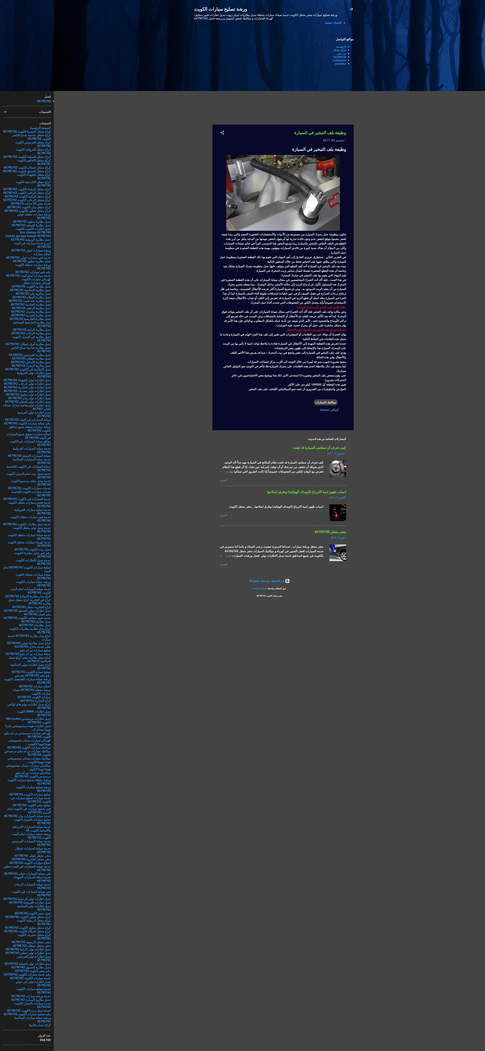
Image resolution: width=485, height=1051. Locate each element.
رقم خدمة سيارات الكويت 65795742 (27, 974)
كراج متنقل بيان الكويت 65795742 (29, 207)
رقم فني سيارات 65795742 (33, 272)
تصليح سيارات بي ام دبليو (35, 650)
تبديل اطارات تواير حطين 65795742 (28, 953)
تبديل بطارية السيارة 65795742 (31, 1000)
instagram (339, 60)
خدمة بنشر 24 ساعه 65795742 (31, 203)
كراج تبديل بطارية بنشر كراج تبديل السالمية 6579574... (30, 659)
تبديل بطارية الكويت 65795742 (31, 286)
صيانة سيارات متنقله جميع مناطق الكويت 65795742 (30, 428)
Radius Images (260, 588)
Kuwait (324, 410)
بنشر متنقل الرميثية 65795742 (31, 942)
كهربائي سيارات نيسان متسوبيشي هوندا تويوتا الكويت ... (29, 742)
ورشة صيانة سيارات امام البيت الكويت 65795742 (31, 835)
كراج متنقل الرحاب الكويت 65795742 (27, 200)
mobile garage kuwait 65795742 (28, 236)
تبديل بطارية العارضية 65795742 (30, 319)
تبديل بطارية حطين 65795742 (32, 261)
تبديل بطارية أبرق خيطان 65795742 (28, 344)
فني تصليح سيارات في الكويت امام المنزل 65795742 (29, 810)
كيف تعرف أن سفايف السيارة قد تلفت (319, 448)
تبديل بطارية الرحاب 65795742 (31, 333)
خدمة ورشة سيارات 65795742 (31, 996)
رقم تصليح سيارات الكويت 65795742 (27, 1014)
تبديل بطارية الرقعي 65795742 (31, 308)
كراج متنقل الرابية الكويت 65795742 (28, 196)
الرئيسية (341, 46)
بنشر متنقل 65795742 (330, 532)
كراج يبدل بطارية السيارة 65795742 (28, 596)
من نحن (341, 53)
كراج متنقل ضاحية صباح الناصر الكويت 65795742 (31, 136)
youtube (340, 63)
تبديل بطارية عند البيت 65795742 (30, 301)
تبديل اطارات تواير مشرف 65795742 (27, 391)
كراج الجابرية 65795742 (35, 700)
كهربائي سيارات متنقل (37, 283)
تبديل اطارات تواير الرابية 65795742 (28, 949)
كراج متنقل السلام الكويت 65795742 (27, 931)
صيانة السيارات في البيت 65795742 (28, 419)
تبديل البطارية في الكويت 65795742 (28, 369)
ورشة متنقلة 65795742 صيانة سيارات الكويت (32, 691)
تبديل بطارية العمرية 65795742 (31, 315)
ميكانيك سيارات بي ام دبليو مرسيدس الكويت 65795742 (28, 753)
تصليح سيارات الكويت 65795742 (30, 794)
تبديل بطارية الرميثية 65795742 (31, 239)
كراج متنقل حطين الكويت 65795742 (28, 211)
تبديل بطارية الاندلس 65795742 (31, 362)
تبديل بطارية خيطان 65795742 (31, 358)
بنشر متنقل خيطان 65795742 (32, 945)
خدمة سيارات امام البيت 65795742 (28, 275)
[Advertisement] (197, 90)
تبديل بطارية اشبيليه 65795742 (31, 225)
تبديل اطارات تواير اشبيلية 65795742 (27, 963)
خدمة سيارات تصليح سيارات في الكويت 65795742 (31, 799)
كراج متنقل (339, 50)
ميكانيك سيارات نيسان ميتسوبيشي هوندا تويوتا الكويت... (29, 760)
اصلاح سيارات (42, 254)
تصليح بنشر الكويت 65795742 (32, 805)
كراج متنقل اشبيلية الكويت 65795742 (27, 157)
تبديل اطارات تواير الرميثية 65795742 (27, 899)
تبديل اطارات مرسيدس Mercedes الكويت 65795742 (28, 720)
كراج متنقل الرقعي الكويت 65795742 (27, 193)
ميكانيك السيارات (325, 402)
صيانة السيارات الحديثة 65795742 (29, 456)
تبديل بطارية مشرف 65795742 (31, 311)
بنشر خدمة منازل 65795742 (33, 646)
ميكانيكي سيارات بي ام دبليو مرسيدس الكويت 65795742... (32, 774)
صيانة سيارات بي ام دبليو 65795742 (28, 654)
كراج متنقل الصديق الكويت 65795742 (27, 171)
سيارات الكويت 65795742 (34, 697)
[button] (222, 133)
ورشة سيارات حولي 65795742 (31, 250)
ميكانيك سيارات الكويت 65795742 (29, 747)
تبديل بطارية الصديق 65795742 (31, 967)
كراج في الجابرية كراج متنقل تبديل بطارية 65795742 (29, 601)
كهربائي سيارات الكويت (36, 279)
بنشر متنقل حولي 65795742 (33, 855)
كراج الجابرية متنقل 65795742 (31, 607)
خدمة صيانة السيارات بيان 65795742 (27, 816)
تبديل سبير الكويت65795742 (33, 913)
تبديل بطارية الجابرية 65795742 (31, 304)
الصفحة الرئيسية (40, 128)
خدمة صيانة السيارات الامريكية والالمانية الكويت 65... (31, 828)
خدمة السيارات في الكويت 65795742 (27, 499)
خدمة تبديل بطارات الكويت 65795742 (27, 524)
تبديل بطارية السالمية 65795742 (30, 290)
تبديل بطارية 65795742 (36, 621)
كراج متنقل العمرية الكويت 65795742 (27, 131)
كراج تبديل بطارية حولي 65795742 (29, 643)
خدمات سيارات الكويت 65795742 (29, 488)
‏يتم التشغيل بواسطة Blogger (267, 581)
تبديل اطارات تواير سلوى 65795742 (28, 394)
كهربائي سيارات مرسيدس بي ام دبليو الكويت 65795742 (28, 735)
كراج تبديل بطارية (40, 1025)
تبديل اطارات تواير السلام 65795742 (28, 401)
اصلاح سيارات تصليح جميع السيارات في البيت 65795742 (28, 436)
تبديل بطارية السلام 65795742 (31, 297)
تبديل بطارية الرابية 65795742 (32, 329)
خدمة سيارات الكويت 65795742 (30, 978)
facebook (339, 57)
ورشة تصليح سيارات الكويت (220, 9)
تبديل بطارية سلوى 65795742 (32, 221)
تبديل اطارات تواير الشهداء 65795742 (27, 380)
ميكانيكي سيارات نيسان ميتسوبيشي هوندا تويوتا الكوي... (28, 767)
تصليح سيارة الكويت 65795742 (31, 672)
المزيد (223, 480)
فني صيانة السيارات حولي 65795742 (27, 873)
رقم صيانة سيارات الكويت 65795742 (27, 423)
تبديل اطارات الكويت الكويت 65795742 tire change (33, 230)
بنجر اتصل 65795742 (37, 614)
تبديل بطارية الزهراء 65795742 (31, 365)
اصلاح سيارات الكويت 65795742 (30, 863)
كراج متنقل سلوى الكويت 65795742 (28, 927)
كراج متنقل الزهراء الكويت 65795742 (27, 189)
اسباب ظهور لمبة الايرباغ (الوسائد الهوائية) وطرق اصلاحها (306, 492)
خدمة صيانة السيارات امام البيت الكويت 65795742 (31, 590)
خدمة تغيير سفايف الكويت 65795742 (27, 618)
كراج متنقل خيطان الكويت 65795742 (27, 167)
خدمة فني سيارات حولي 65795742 (28, 257)
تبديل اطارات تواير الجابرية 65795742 (27, 387)
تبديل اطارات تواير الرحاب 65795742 (27, 383)
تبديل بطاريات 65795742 (35, 625)
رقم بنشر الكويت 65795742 (33, 971)
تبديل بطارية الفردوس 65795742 (30, 355)
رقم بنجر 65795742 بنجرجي (33, 675)
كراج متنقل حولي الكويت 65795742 (28, 917)
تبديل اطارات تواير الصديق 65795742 (27, 610)
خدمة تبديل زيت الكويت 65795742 (29, 1010)
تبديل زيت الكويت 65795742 (33, 549)
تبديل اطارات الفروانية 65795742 (30, 902)
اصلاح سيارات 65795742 (35, 686)
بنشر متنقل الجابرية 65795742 (31, 859)
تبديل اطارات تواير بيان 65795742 (29, 398)
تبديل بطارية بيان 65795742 (33, 293)
